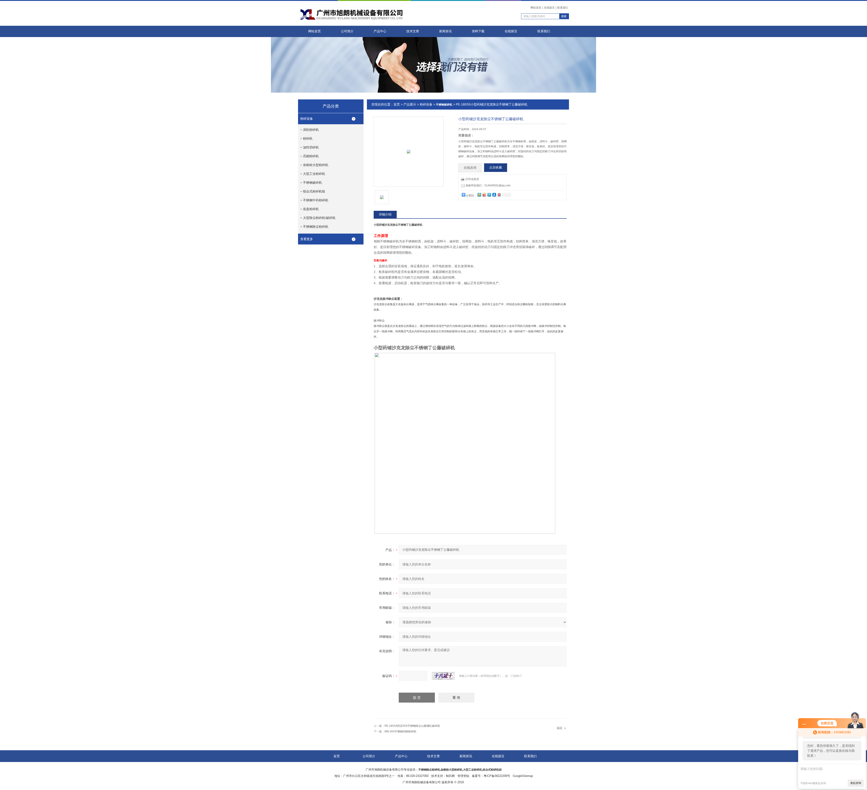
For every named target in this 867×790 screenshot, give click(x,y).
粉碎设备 (306, 118)
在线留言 (549, 7)
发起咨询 (855, 783)
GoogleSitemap (523, 776)
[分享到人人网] (494, 194)
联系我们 (562, 7)
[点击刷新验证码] (443, 676)
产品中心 (380, 31)
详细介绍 (385, 214)
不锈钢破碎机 (312, 182)
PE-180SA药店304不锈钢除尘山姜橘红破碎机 (412, 725)
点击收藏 (495, 167)
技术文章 (412, 31)
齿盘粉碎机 (311, 209)
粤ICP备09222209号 (497, 776)
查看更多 (306, 239)
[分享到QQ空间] (479, 194)
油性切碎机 (311, 147)
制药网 (450, 776)
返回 (559, 728)
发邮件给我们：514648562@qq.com (488, 185)
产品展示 (409, 104)
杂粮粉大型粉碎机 (315, 165)
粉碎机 (307, 138)
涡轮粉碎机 (311, 129)
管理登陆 (463, 776)
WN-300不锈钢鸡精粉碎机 (400, 731)
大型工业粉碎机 (314, 174)
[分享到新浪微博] (484, 194)
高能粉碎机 (311, 156)
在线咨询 (470, 167)
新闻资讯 (445, 31)
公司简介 (347, 31)
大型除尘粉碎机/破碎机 (319, 218)
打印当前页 (472, 179)
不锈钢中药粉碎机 (315, 200)
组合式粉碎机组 (314, 191)
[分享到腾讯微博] (489, 194)
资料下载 (478, 31)
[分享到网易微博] (498, 194)
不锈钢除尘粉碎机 (315, 226)
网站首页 (536, 7)
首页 (397, 104)
